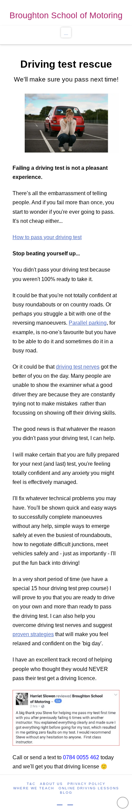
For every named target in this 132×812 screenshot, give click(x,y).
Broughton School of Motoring (66, 15)
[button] (66, 32)
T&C (31, 784)
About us (51, 784)
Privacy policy (86, 784)
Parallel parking (88, 323)
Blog (66, 792)
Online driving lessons (89, 788)
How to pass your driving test (47, 237)
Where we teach (33, 788)
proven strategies (33, 634)
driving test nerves (78, 367)
